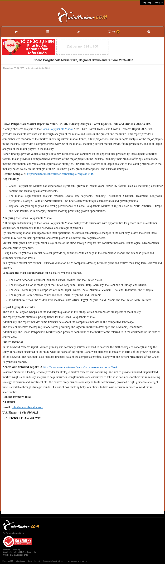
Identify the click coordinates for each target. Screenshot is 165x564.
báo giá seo (20, 560)
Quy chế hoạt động (11, 549)
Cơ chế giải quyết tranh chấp (15, 554)
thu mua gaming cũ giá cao (77, 560)
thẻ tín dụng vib (34, 560)
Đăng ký (159, 2)
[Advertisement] (82, 93)
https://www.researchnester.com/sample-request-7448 (60, 173)
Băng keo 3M (7, 560)
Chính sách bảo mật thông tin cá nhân (19, 552)
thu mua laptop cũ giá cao (53, 560)
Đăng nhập (146, 2)
